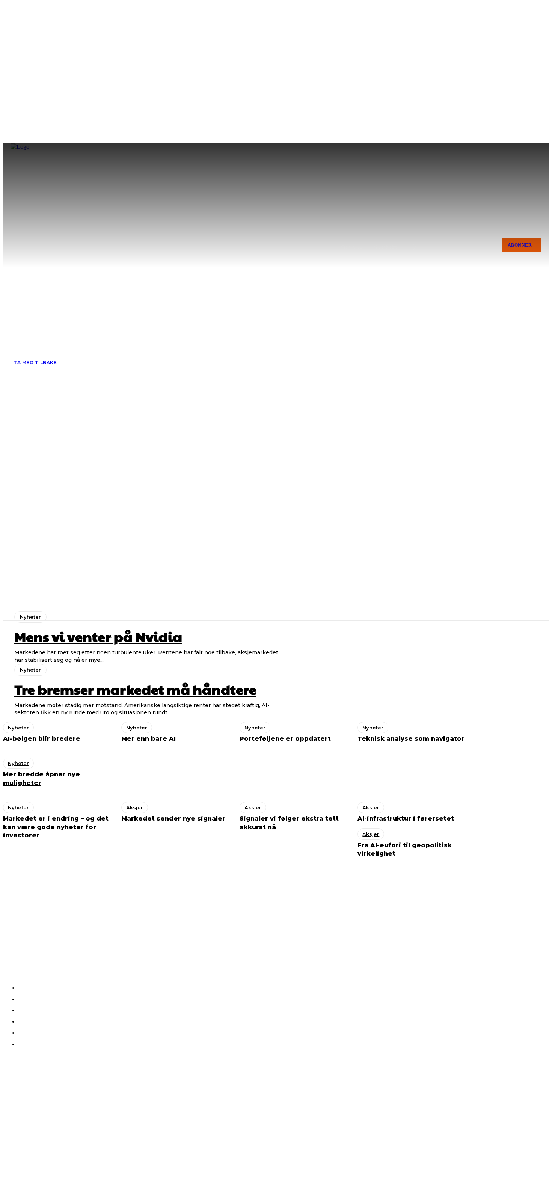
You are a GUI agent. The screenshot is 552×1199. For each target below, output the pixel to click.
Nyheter (30, 617)
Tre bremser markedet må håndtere (53, 1104)
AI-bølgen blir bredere (35, 1124)
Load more (308, 635)
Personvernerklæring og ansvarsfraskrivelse (54, 1162)
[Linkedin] (31, 940)
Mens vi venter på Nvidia (98, 636)
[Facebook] (11, 940)
